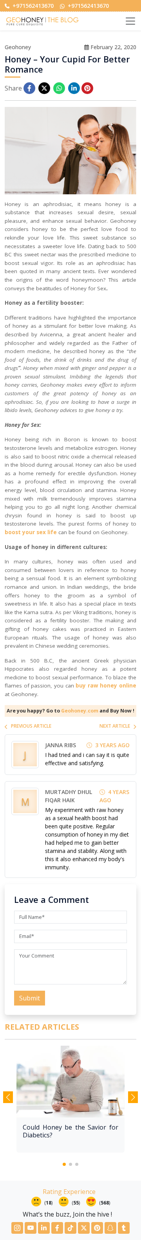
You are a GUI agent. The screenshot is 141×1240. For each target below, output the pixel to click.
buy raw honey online (106, 685)
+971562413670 (32, 5)
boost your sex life (31, 532)
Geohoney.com (79, 710)
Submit (29, 998)
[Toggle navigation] (130, 21)
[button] (64, 1164)
